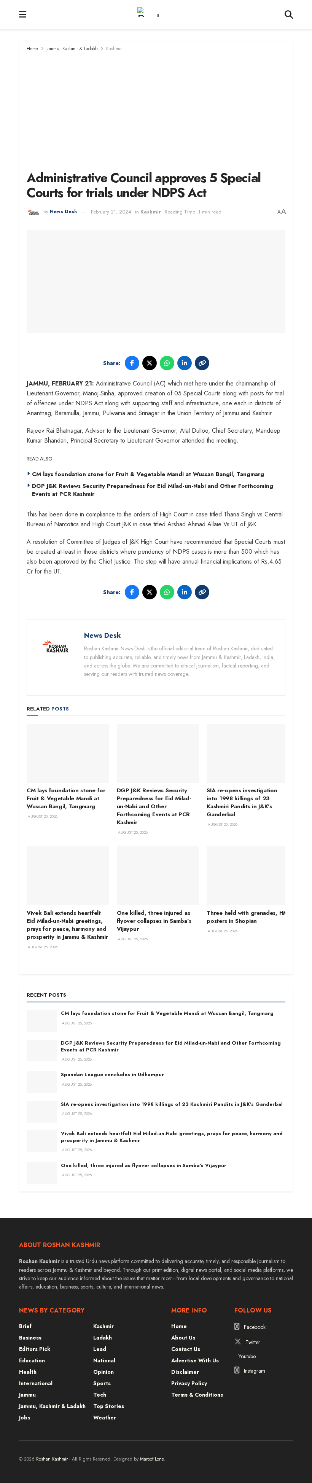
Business (30, 1337)
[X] (149, 363)
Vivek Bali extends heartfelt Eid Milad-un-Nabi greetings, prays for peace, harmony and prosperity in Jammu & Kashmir (67, 925)
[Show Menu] (22, 14)
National (104, 1360)
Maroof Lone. (152, 1459)
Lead (99, 1349)
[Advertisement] (156, 110)
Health (28, 1372)
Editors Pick (34, 1349)
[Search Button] (289, 14)
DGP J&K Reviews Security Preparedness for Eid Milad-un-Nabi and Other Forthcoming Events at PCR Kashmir (152, 490)
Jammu (27, 1395)
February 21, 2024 (111, 211)
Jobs (24, 1417)
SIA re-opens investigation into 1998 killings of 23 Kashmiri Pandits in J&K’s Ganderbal (242, 802)
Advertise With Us (195, 1360)
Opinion (103, 1372)
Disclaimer (185, 1372)
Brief (25, 1326)
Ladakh (102, 1337)
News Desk (63, 211)
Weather (104, 1417)
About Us (183, 1337)
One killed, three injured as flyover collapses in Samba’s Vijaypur (154, 921)
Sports (102, 1383)
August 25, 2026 (42, 816)
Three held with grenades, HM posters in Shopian (247, 917)
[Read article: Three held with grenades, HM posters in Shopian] (248, 875)
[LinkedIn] (184, 363)
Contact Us (185, 1349)
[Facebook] (132, 363)
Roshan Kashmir (52, 1459)
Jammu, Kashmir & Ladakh (72, 48)
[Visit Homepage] (155, 14)
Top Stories (108, 1406)
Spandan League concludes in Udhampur (112, 1074)
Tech (99, 1395)
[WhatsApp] (167, 363)
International (36, 1383)
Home (32, 48)
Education (32, 1360)
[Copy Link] (202, 363)
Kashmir (114, 48)
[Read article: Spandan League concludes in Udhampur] (42, 1082)
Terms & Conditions (197, 1395)
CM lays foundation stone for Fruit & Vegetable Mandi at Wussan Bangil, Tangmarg (148, 474)
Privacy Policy (189, 1383)
